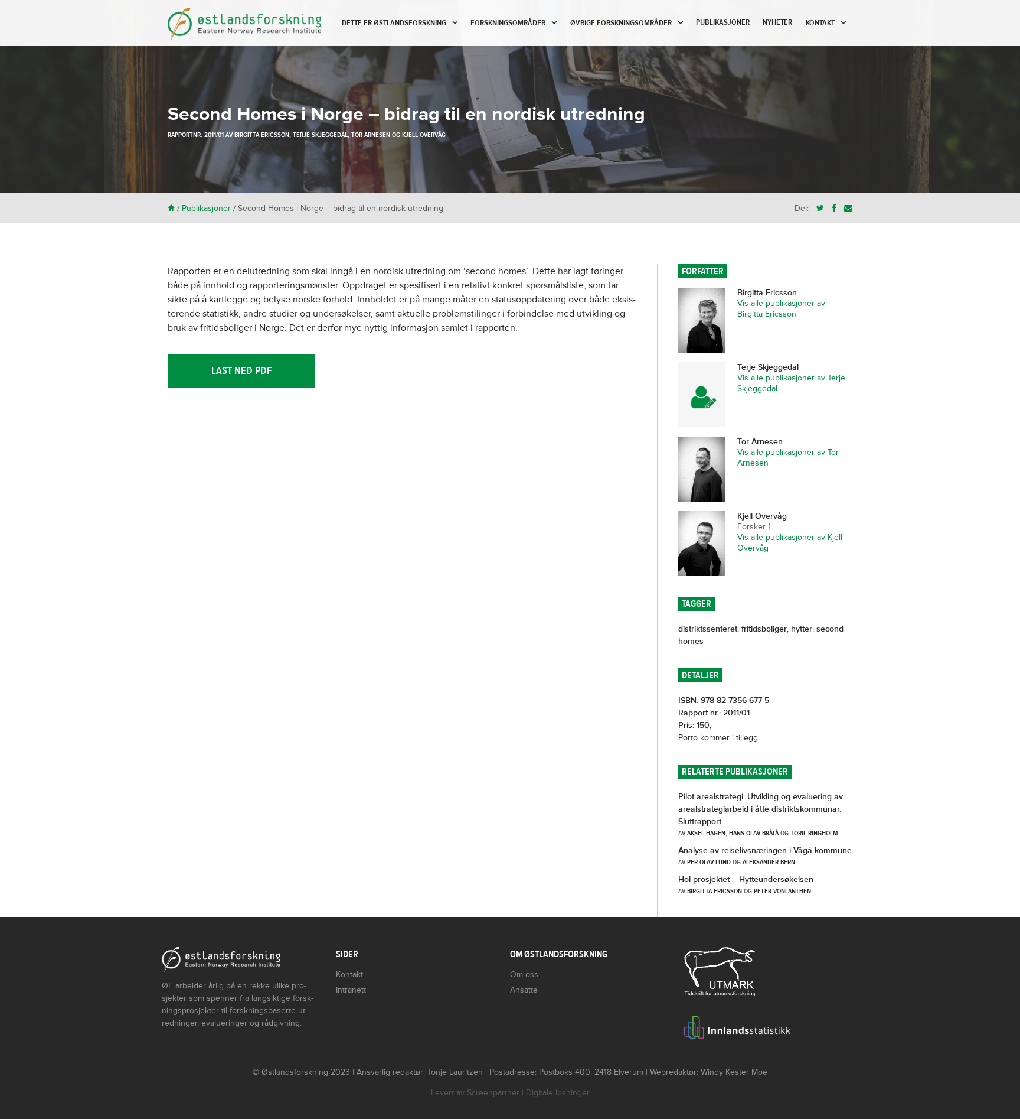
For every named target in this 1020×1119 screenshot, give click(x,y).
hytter (801, 629)
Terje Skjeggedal (320, 134)
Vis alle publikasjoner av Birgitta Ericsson (781, 308)
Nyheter (777, 22)
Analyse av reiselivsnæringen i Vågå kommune (765, 850)
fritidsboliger (764, 629)
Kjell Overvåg (424, 134)
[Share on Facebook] (834, 208)
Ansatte (524, 990)
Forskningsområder (507, 23)
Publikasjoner (723, 22)
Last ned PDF (241, 371)
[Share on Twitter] (820, 208)
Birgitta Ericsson (261, 134)
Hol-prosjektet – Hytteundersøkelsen (745, 879)
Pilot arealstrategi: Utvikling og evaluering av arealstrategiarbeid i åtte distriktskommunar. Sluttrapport (760, 809)
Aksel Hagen (706, 833)
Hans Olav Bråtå (754, 833)
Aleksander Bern (769, 862)
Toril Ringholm (814, 833)
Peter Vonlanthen (782, 891)
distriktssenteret (707, 629)
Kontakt (820, 23)
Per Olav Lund (709, 862)
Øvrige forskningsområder (621, 23)
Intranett (351, 990)
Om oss (524, 975)
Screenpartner (493, 1093)
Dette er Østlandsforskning (394, 23)
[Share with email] (848, 208)
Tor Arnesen (370, 134)
